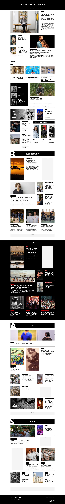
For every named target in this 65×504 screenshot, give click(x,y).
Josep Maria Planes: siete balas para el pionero (47, 352)
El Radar (42, 11)
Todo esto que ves (27, 388)
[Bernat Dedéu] (14, 102)
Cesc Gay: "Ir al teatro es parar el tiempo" (22, 38)
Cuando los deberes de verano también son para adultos (32, 78)
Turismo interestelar (14, 368)
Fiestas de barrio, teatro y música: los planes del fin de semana (41, 51)
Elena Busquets (28, 164)
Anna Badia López (24, 129)
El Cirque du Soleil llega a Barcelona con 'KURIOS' (48, 113)
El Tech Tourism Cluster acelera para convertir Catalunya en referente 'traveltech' (21, 199)
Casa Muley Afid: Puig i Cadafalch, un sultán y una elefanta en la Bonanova (28, 377)
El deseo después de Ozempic (22, 87)
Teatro (27, 246)
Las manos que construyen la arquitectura (47, 80)
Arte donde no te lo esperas (49, 374)
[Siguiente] (54, 64)
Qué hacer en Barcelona (48, 282)
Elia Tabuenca (20, 40)
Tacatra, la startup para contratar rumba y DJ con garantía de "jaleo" (31, 227)
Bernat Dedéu (20, 102)
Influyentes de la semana (41, 122)
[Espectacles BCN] (32, 243)
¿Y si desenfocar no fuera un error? (22, 343)
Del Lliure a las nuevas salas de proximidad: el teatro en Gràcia (49, 274)
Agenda (13, 61)
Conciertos (27, 310)
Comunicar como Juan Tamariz (21, 94)
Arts (32, 326)
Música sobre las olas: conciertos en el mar (49, 285)
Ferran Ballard (20, 95)
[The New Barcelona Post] (16, 498)
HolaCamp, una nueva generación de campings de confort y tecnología (16, 227)
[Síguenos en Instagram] (51, 501)
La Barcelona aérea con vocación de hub (31, 161)
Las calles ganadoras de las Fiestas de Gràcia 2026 (48, 428)
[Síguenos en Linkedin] (50, 501)
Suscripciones (53, 500)
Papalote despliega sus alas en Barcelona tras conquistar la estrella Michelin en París (32, 466)
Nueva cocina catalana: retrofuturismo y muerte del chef (22, 50)
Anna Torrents (20, 53)
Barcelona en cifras (29, 158)
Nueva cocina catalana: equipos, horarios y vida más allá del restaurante (47, 466)
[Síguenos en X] (49, 501)
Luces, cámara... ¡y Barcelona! (49, 398)
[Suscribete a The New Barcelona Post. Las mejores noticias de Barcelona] (22, 403)
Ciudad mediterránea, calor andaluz (21, 100)
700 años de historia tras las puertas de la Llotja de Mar (16, 78)
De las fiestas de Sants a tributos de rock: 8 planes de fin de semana (47, 313)
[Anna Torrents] (14, 89)
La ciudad (23, 134)
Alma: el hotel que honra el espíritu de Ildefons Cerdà (20, 441)
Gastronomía (20, 47)
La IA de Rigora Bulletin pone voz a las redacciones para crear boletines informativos (49, 199)
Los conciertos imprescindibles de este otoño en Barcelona (21, 286)
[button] (51, 1)
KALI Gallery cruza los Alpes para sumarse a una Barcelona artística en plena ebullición (47, 17)
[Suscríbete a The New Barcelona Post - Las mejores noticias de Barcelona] (22, 114)
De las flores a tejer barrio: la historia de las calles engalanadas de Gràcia (26, 477)
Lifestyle (32, 421)
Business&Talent (32, 154)
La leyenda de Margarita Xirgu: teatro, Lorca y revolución (15, 314)
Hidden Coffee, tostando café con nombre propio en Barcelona (26, 126)
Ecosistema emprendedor (48, 182)
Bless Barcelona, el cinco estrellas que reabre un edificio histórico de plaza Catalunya (49, 478)
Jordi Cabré (23, 389)
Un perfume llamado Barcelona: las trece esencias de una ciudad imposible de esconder (49, 403)
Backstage (19, 35)
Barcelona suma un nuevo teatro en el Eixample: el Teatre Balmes (31, 250)
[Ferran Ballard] (14, 95)
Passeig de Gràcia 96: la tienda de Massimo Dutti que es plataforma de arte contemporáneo (49, 378)
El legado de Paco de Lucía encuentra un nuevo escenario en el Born (31, 314)
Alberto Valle (43, 354)
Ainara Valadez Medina (25, 146)
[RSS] (54, 501)
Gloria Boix (43, 139)
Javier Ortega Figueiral (13, 443)
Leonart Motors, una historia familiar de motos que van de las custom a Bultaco (47, 227)
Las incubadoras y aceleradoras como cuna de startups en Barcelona (49, 186)
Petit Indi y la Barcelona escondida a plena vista (36, 99)
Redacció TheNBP (47, 431)
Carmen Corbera (47, 382)
